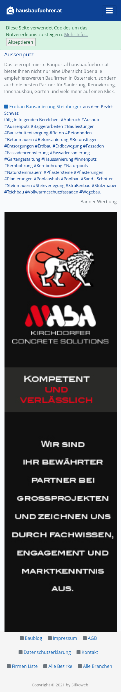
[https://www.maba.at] (61, 421)
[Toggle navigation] (109, 10)
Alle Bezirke (60, 666)
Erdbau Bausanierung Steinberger (45, 106)
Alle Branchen (97, 666)
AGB (92, 638)
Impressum (65, 638)
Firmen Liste (25, 666)
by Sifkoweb (77, 685)
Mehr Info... (76, 34)
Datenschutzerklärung (47, 652)
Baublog (33, 638)
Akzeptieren (20, 42)
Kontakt (90, 652)
